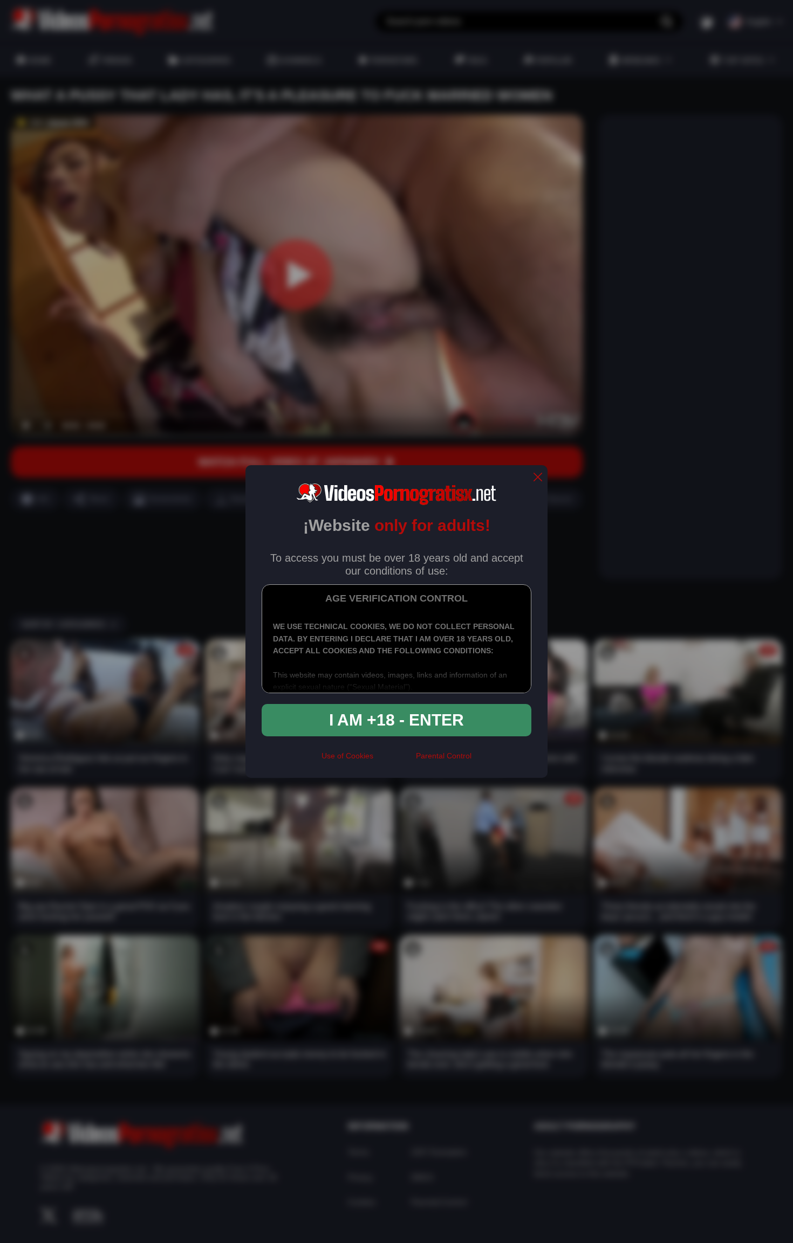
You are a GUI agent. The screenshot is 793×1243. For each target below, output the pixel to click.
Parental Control (443, 755)
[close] (538, 478)
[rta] (395, 760)
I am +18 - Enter (396, 720)
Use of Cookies (347, 755)
